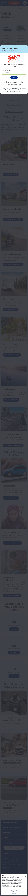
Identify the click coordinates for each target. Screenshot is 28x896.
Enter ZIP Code (6, 70)
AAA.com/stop (16, 84)
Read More (18, 886)
